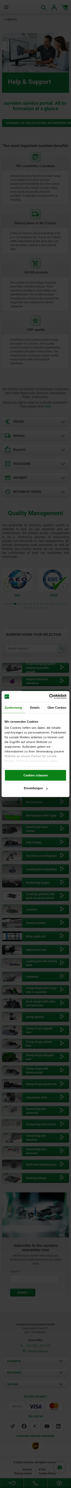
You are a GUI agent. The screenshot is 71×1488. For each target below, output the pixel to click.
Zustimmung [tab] (13, 707)
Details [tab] (35, 707)
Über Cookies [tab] (57, 707)
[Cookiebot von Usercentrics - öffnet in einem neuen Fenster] (50, 696)
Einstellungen (33, 788)
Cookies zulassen (35, 775)
